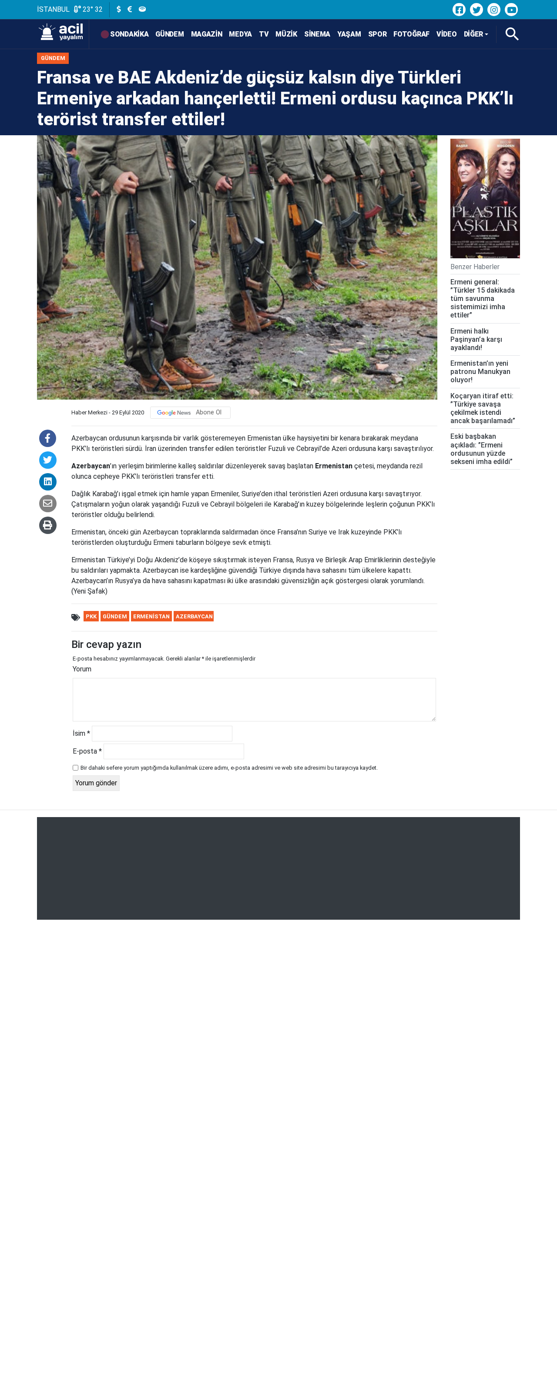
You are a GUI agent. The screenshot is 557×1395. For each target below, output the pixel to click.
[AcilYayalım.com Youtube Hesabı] (511, 9)
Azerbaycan (194, 616)
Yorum (82, 669)
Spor (377, 34)
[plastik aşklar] (485, 198)
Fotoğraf (411, 34)
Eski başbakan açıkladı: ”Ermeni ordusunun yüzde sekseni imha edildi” (481, 449)
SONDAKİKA (129, 34)
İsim (81, 733)
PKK (91, 616)
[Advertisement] (278, 868)
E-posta (87, 751)
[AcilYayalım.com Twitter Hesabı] (476, 9)
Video (446, 34)
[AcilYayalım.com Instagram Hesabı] (493, 9)
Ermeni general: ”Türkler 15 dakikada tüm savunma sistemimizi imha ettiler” (482, 299)
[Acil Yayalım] (63, 34)
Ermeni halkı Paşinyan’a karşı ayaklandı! (476, 339)
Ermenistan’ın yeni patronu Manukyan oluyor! (480, 371)
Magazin (206, 34)
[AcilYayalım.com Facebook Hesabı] (459, 9)
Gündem (169, 34)
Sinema (317, 34)
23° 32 (92, 9)
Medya (240, 34)
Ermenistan (151, 616)
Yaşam (349, 34)
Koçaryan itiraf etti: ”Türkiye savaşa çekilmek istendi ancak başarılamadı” (482, 408)
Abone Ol (208, 412)
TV (263, 34)
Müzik (286, 34)
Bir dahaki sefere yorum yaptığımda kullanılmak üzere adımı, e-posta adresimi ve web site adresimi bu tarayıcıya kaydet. (229, 767)
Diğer (473, 34)
